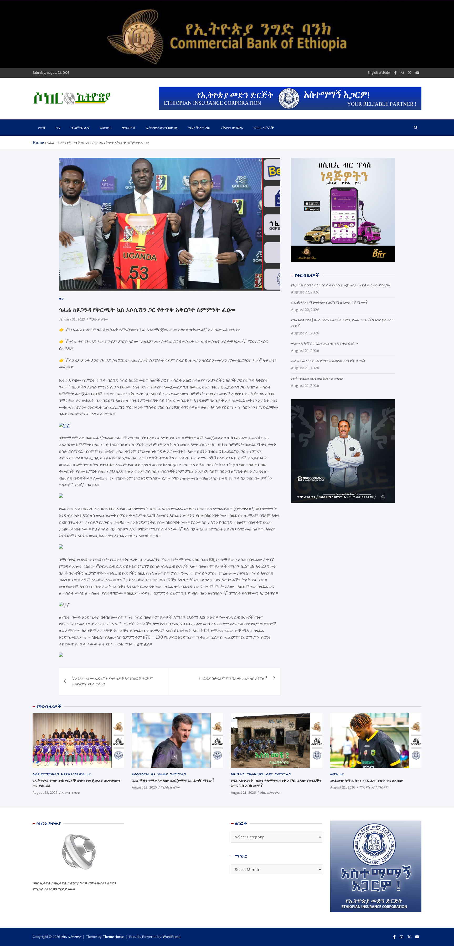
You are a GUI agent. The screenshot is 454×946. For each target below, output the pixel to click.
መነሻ (41, 127)
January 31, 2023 (72, 319)
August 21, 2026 (243, 792)
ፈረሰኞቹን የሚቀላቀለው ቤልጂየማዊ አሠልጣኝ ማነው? (329, 302)
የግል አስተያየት (255, 774)
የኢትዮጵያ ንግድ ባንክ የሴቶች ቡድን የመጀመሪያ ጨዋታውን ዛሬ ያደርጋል (340, 285)
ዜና (58, 127)
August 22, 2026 (45, 792)
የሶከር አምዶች (264, 127)
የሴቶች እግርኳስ (199, 127)
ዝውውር (106, 127)
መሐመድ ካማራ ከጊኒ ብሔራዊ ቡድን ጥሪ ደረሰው (324, 343)
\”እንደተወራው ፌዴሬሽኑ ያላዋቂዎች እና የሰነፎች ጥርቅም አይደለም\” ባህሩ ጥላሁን (112, 681)
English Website (379, 72)
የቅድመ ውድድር (232, 127)
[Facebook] (395, 73)
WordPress (171, 936)
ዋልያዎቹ (128, 127)
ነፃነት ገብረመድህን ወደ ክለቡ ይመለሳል (317, 378)
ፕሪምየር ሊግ (80, 127)
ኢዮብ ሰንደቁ (70, 792)
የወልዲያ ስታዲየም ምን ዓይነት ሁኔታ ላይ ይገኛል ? (233, 678)
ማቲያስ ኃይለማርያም (374, 787)
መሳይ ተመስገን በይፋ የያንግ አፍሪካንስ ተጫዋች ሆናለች (328, 361)
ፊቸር (269, 774)
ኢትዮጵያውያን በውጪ (162, 127)
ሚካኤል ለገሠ (98, 319)
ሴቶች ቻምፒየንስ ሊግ (46, 774)
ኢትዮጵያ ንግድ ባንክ (73, 774)
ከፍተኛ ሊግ (237, 774)
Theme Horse (113, 936)
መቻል (334, 774)
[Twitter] (409, 73)
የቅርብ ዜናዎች (49, 706)
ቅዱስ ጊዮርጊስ (140, 774)
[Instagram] (402, 73)
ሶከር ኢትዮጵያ (270, 792)
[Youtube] (417, 73)
